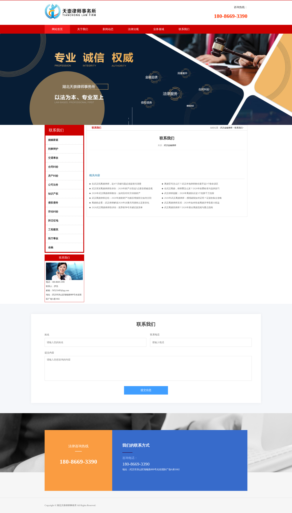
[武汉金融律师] (78, 9)
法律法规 (133, 29)
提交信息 (146, 390)
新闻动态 (108, 29)
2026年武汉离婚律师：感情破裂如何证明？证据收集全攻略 (193, 198)
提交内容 (49, 352)
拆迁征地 (53, 220)
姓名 (47, 334)
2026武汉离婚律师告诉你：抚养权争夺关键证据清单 (117, 207)
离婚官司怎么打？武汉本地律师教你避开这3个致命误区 (191, 183)
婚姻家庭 (53, 140)
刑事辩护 (53, 149)
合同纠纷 (53, 166)
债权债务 (53, 202)
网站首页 (57, 29)
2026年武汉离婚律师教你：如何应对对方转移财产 (116, 193)
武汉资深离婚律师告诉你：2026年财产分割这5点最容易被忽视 (122, 188)
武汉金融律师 (226, 128)
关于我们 (82, 29)
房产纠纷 (53, 175)
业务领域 (158, 29)
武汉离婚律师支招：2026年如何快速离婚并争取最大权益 (192, 202)
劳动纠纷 (53, 211)
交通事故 (53, 157)
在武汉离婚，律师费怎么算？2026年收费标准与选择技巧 (192, 188)
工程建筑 (53, 229)
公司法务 (53, 184)
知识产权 (53, 193)
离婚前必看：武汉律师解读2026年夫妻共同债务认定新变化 (120, 202)
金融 (50, 247)
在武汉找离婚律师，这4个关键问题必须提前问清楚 (116, 183)
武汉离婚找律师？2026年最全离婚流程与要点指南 (188, 207)
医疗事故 (53, 238)
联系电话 (155, 334)
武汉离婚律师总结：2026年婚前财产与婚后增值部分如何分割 (121, 198)
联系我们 (184, 29)
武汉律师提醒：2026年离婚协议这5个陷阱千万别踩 (189, 193)
